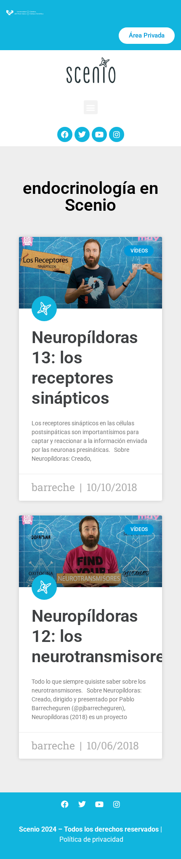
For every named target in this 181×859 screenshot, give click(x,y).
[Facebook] (64, 134)
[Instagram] (116, 134)
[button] (91, 107)
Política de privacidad (91, 839)
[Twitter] (82, 134)
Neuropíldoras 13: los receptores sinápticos (85, 367)
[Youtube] (99, 134)
